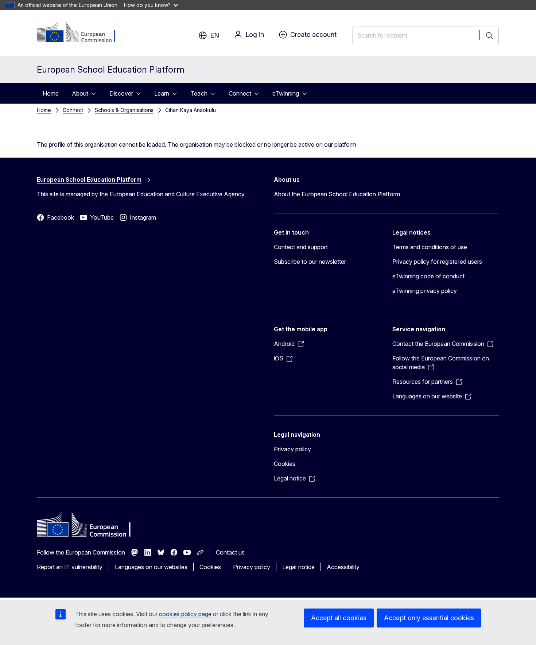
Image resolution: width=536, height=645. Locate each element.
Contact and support (301, 247)
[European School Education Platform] (81, 33)
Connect (240, 93)
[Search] (489, 35)
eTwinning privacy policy (424, 290)
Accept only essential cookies (429, 618)
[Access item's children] (96, 93)
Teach (198, 93)
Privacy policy (292, 449)
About (80, 93)
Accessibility (343, 567)
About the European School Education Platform (337, 194)
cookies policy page (185, 614)
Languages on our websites (151, 567)
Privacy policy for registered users (437, 261)
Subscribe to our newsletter (310, 261)
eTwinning (285, 93)
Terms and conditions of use (429, 247)
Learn (161, 93)
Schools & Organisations (124, 110)
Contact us (230, 552)
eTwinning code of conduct (428, 276)
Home (51, 93)
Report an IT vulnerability (70, 567)
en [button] (214, 35)
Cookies (284, 463)
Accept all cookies (338, 618)
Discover (121, 93)
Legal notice (298, 567)
